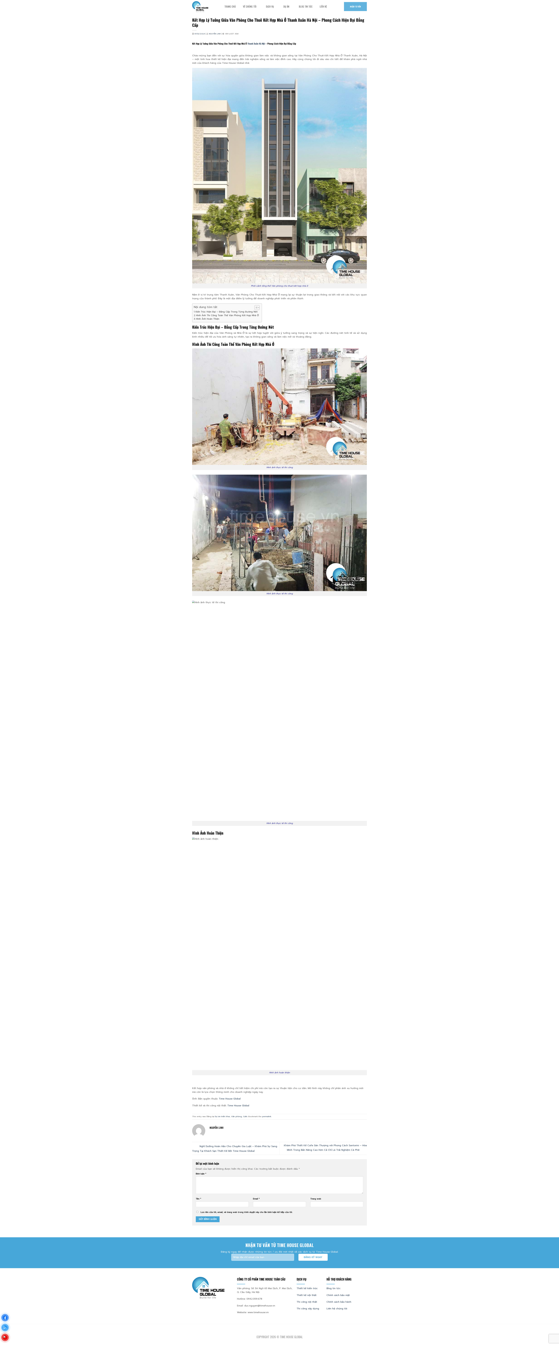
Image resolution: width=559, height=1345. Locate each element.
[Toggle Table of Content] (255, 307)
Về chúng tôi (249, 6)
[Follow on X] (283, 1332)
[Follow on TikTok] (279, 1332)
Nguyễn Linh (215, 34)
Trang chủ (230, 6)
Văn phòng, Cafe (239, 1116)
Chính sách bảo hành (339, 1302)
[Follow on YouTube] (286, 1332)
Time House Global (230, 1098)
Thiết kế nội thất (306, 1295)
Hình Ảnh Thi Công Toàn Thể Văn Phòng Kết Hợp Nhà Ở (227, 315)
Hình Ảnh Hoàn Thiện (207, 318)
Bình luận (201, 1173)
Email (256, 1198)
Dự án (286, 6)
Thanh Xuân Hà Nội (256, 43)
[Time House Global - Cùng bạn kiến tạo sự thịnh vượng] (206, 6)
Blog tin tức (305, 6)
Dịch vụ (270, 6)
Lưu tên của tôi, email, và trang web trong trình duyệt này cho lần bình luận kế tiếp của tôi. (246, 1212)
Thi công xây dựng (308, 1308)
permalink (266, 1116)
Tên (198, 1198)
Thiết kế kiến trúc (307, 1288)
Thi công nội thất (307, 1302)
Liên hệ (323, 6)
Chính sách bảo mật (338, 1295)
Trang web (315, 1198)
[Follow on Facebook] (272, 1332)
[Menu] (334, 6)
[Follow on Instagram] (276, 1332)
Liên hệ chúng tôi (337, 1308)
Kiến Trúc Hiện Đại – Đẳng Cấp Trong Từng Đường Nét (227, 311)
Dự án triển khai (222, 1116)
